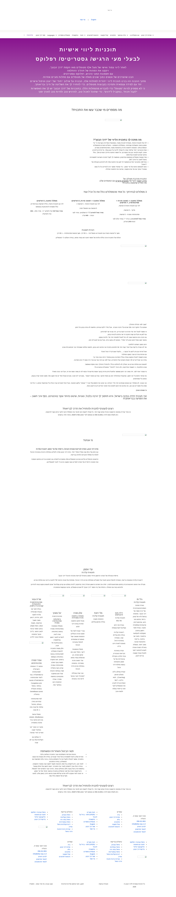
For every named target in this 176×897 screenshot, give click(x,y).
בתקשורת (75, 35)
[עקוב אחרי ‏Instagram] (67, 10)
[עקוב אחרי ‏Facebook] (59, 10)
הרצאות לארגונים (92, 35)
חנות (81, 35)
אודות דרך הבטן (146, 35)
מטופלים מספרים (64, 35)
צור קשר (110, 10)
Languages (51, 35)
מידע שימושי (122, 35)
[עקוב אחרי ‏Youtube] (63, 10)
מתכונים (113, 35)
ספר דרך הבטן (40, 35)
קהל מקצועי (104, 35)
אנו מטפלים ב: (134, 35)
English (93, 20)
